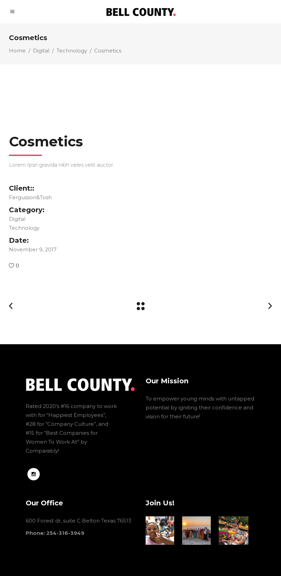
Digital (41, 50)
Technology (72, 50)
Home (17, 50)
